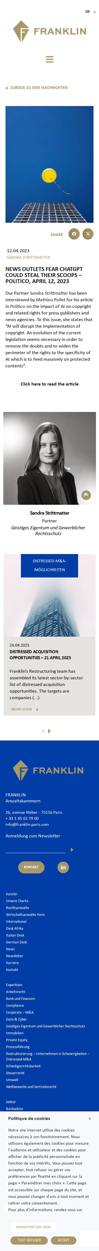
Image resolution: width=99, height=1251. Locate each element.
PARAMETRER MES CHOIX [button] (33, 1227)
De (91, 12)
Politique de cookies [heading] (29, 1118)
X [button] (90, 1118)
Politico (18, 306)
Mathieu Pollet (50, 300)
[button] (49, 59)
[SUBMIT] (72, 849)
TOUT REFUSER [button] (29, 1240)
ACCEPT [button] (64, 1240)
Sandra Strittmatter (49, 293)
